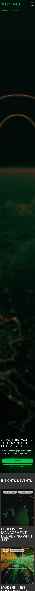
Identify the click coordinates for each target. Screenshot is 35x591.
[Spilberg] (10, 4)
